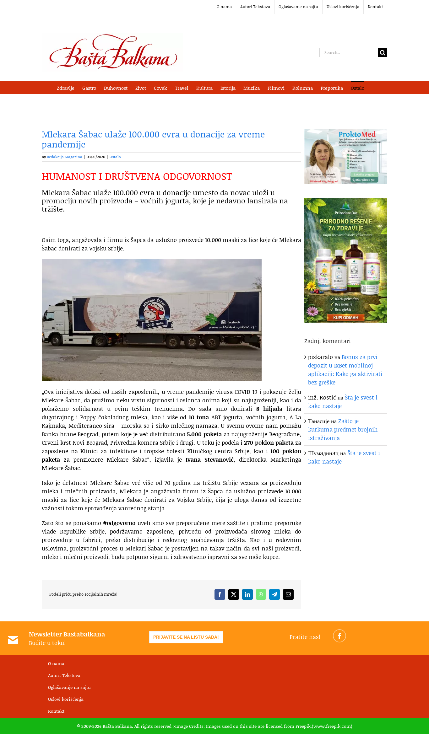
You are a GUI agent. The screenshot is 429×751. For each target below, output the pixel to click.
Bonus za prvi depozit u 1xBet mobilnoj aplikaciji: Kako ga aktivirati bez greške (345, 369)
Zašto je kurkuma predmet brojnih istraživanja (343, 429)
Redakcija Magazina (64, 156)
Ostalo (115, 156)
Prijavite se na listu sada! (186, 637)
